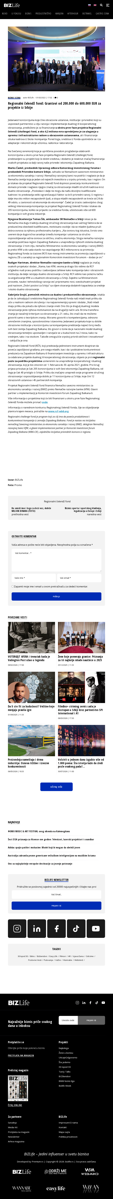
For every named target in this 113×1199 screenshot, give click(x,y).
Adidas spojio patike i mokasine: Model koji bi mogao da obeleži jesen (44, 847)
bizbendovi (42, 956)
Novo (5, 13)
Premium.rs (37, 1161)
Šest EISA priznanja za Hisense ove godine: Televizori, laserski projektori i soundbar (51, 839)
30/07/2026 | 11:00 (66, 771)
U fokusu (16, 13)
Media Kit (13, 1127)
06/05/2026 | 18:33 (16, 771)
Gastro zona (102, 13)
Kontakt (63, 1127)
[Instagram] (17, 928)
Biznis (28, 13)
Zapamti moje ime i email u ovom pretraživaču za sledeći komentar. (51, 586)
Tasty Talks (64, 1071)
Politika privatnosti (68, 1136)
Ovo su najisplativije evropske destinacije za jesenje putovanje (40, 863)
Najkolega (64, 1048)
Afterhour (73, 13)
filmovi (63, 956)
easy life (53, 956)
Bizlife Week (65, 1085)
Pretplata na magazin (18, 1132)
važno (58, 960)
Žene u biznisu (66, 1052)
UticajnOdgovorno (68, 1057)
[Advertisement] (56, 455)
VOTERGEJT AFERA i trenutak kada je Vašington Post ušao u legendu (29, 658)
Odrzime (90, 956)
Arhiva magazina (16, 1141)
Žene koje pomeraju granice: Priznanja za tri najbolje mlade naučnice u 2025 (80, 658)
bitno (32, 956)
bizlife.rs (69, 1161)
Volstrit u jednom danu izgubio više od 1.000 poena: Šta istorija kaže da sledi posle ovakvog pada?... (81, 763)
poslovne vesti (34, 960)
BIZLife (31, 97)
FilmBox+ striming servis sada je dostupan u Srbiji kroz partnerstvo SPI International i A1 (80, 709)
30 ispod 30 (23, 956)
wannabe (67, 960)
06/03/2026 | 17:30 (66, 718)
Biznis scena (14, 97)
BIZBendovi (64, 1076)
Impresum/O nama (68, 1122)
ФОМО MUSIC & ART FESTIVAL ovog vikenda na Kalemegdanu (39, 831)
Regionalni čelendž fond (57, 501)
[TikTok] (76, 928)
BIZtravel (87, 13)
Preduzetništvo (43, 13)
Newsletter (14, 1136)
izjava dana (78, 956)
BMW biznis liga (66, 1081)
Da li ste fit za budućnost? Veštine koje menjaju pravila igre (31, 708)
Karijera (59, 13)
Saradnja (12, 1122)
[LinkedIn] (37, 928)
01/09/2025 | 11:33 (16, 714)
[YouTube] (96, 928)
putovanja (48, 960)
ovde (45, 402)
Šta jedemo (64, 1062)
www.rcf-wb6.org (58, 411)
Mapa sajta (64, 1132)
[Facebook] (56, 928)
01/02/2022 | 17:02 (44, 97)
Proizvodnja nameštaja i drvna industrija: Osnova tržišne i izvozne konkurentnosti (28, 763)
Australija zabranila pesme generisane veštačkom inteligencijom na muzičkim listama (51, 855)
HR (69, 956)
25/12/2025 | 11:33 (66, 665)
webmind (78, 960)
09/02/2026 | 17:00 (16, 665)
